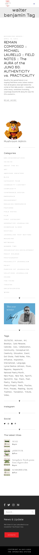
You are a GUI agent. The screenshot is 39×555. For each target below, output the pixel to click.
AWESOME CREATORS (14, 173)
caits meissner (19, 343)
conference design (14, 192)
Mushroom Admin (13, 36)
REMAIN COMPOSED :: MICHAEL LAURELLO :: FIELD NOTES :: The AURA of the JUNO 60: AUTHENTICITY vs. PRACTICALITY (19, 58)
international (9, 363)
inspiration (18, 360)
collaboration (24, 347)
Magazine (9, 238)
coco (15, 347)
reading (21, 388)
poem (21, 379)
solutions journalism (16, 273)
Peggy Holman (11, 254)
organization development (19, 250)
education (18, 353)
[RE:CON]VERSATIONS (14, 158)
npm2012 (8, 379)
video (6, 395)
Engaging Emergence (15, 204)
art (25, 340)
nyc (15, 379)
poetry (7, 382)
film (28, 356)
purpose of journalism (16, 269)
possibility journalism (16, 261)
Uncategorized (12, 288)
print (6, 388)
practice (27, 385)
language (21, 363)
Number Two (10, 246)
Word (7, 292)
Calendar (7, 347)
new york (19, 376)
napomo (7, 369)
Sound (7, 277)
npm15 (28, 376)
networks (9, 242)
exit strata (8, 356)
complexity (10, 188)
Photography (11, 258)
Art (6, 169)
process (13, 388)
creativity (8, 353)
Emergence (9, 196)
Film (6, 215)
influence (8, 360)
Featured (9, 208)
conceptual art (22, 350)
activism (18, 340)
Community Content (15, 185)
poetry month (17, 382)
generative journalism (16, 223)
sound (29, 388)
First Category (12, 219)
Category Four (12, 181)
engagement (10, 200)
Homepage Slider (13, 227)
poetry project (10, 385)
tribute (28, 392)
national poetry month (14, 372)
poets (20, 385)
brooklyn (7, 343)
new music (9, 376)
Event (26, 353)
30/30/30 (8, 162)
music (28, 366)
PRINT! (7, 265)
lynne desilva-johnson (14, 366)
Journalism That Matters (18, 234)
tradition (8, 392)
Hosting (8, 231)
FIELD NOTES (10, 211)
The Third (9, 281)
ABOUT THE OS (11, 165)
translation (18, 392)
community (9, 350)
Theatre (8, 284)
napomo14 (17, 369)
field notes (20, 356)
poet (28, 379)
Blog (6, 177)
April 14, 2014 (11, 39)
